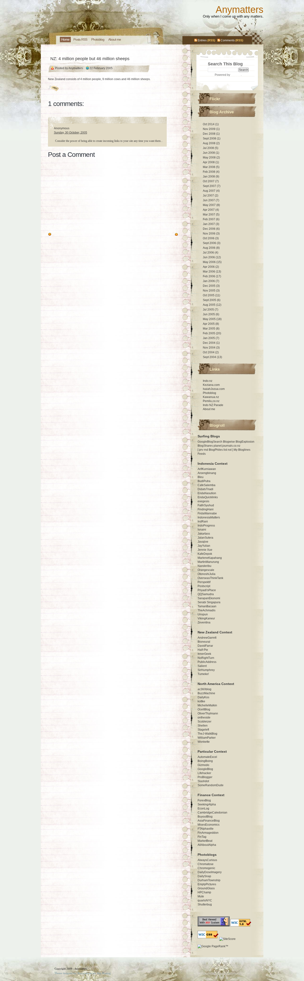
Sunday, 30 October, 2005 (70, 132)
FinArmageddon (208, 832)
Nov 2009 (209, 129)
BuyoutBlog (205, 816)
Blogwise (229, 441)
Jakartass (204, 533)
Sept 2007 (210, 186)
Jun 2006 (209, 257)
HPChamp (204, 892)
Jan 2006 (209, 281)
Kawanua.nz (211, 397)
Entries (202, 40)
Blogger (236, 75)
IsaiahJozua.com (214, 389)
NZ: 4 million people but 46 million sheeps (89, 58)
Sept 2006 (210, 243)
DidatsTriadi (205, 489)
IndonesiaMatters (209, 517)
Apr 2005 (209, 323)
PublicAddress (207, 662)
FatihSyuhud (206, 505)
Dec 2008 (209, 133)
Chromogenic (206, 868)
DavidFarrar (205, 645)
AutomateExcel (207, 757)
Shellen (203, 725)
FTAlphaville (206, 828)
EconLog (203, 808)
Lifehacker (204, 773)
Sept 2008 (210, 138)
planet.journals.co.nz (227, 445)
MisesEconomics (208, 824)
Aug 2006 (209, 247)
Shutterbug (205, 904)
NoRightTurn (206, 658)
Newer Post (165, 234)
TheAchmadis (206, 610)
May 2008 (209, 157)
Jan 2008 (209, 176)
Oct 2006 (209, 238)
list (225, 449)
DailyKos (203, 697)
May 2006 (209, 262)
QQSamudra (206, 594)
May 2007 (209, 205)
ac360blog (204, 689)
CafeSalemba (206, 485)
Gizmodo (203, 765)
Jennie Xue (205, 549)
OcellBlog (204, 709)
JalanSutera (205, 537)
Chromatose (206, 864)
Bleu (201, 477)
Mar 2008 (209, 167)
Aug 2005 (209, 304)
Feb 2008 (209, 171)
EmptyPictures (207, 884)
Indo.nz (207, 381)
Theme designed (64, 973)
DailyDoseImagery (210, 872)
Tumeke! (203, 674)
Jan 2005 (209, 338)
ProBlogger (205, 777)
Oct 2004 (209, 352)
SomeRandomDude (210, 785)
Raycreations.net (87, 973)
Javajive (203, 541)
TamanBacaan (207, 606)
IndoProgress (206, 525)
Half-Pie (203, 649)
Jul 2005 (209, 309)
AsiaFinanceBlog (209, 820)
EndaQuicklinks (208, 497)
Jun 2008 (209, 152)
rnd (206, 449)
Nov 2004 (209, 347)
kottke (201, 701)
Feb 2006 (209, 276)
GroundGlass (206, 888)
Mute (201, 896)
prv (201, 449)
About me (209, 409)
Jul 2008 (209, 148)
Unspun (203, 614)
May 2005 (209, 319)
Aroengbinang (207, 473)
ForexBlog (204, 800)
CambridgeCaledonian (212, 812)
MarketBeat (205, 840)
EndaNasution (207, 493)
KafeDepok (205, 553)
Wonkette (204, 741)
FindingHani (206, 509)
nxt (230, 449)
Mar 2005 (209, 328)
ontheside (204, 717)
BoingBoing (205, 761)
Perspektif (204, 582)
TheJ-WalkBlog (207, 733)
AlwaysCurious (207, 860)
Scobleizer (204, 721)
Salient (202, 666)
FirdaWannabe (207, 513)
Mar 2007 (209, 214)
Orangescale (206, 570)
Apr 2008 (209, 162)
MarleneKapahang (210, 558)
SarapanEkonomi (209, 598)
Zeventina (204, 622)
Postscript (204, 586)
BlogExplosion (245, 441)
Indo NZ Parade (213, 405)
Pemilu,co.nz (211, 401)
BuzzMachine (206, 693)
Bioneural (204, 641)
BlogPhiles (216, 449)
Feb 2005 (209, 333)
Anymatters (239, 9)
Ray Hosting (104, 973)
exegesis (203, 501)
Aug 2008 (209, 143)
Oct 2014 (209, 124)
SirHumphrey (206, 670)
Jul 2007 (209, 195)
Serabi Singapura (209, 602)
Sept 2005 (210, 300)
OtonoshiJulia (206, 574)
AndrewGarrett (207, 637)
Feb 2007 (209, 219)
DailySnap (204, 876)
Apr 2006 (209, 266)
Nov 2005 (209, 290)
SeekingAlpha (207, 804)
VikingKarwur (206, 618)
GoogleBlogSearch (210, 441)
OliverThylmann (208, 713)
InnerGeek (204, 654)
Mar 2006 (209, 271)
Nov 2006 (209, 233)
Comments (228, 40)
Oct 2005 (209, 295)
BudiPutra (204, 481)
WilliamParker (207, 737)
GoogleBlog (205, 769)
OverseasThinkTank (210, 578)
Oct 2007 (209, 181)
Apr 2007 (209, 209)
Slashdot (203, 781)
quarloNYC (205, 900)
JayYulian (204, 545)
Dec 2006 (209, 228)
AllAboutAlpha (207, 845)
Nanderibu (204, 566)
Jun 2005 (209, 314)
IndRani (203, 521)
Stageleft (203, 729)
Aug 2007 (209, 190)
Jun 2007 (209, 200)
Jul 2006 (209, 252)
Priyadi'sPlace (207, 590)
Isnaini (202, 529)
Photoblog (209, 393)
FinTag (202, 836)
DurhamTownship (209, 880)
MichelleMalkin (207, 705)
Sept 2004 (210, 357)
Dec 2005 (209, 285)
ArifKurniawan (207, 469)
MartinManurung (208, 562)
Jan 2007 (209, 224)
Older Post (59, 234)
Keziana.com (211, 385)
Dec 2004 (209, 343)
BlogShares (205, 445)
